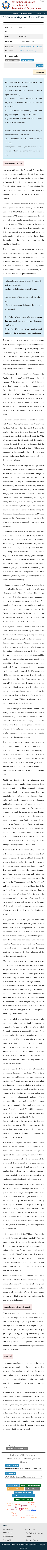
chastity (23, 1518)
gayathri (24, 1505)
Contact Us (7, 1540)
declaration (31, 1502)
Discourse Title (10, 1473)
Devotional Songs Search (23, 1492)
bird (12, 1513)
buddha (26, 1508)
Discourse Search (12, 1485)
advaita (32, 1505)
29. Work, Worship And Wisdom (17, 1448)
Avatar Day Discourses (15, 1489)
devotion (14, 1509)
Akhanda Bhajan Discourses (30, 1485)
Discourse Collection (11, 1465)
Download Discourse (12, 60)
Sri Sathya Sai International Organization (8, 1532)
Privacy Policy (32, 1540)
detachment (29, 1513)
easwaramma (30, 1515)
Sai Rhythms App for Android (23, 1496)
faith (14, 1513)
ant (17, 1514)
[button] (39, 72)
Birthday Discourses (32, 1489)
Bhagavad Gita (33, 1517)
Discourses (14, 13)
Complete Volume (27, 60)
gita (22, 1508)
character (6, 1508)
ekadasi (7, 1510)
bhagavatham (30, 1509)
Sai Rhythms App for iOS (24, 1499)
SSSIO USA (30, 1529)
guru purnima (10, 1503)
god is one (15, 1515)
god (36, 1507)
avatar (9, 1506)
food (16, 1507)
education (17, 1505)
